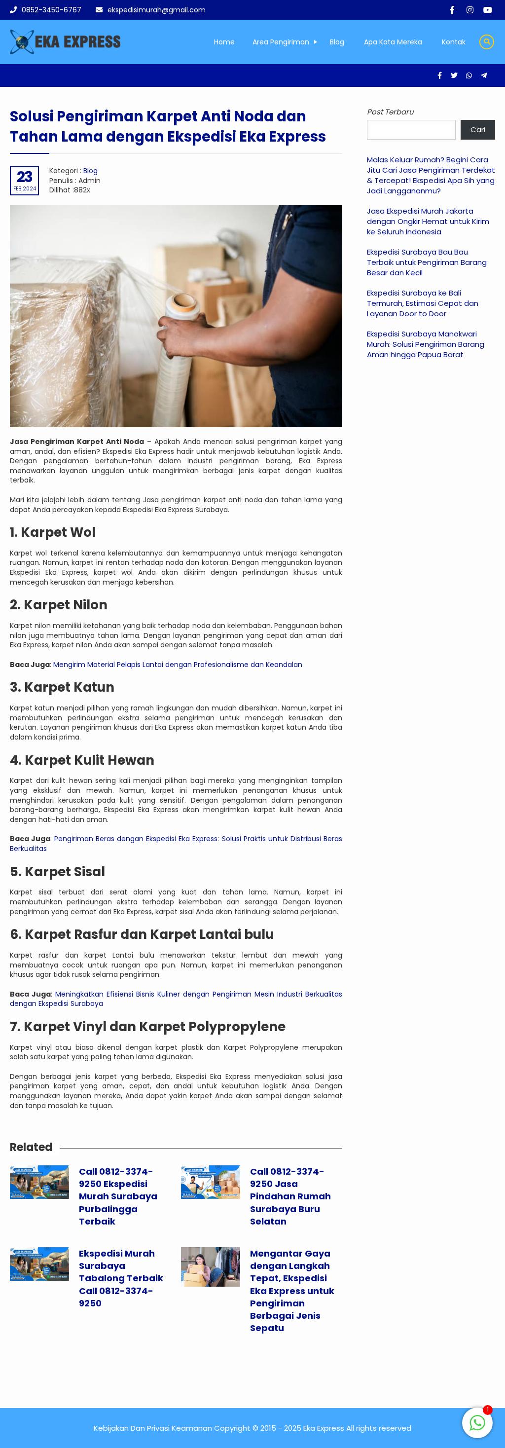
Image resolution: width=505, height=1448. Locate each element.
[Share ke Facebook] (440, 75)
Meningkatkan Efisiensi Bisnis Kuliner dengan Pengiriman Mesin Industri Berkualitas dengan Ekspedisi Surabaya (176, 999)
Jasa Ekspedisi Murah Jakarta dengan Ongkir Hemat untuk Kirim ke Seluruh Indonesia (428, 221)
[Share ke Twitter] (455, 75)
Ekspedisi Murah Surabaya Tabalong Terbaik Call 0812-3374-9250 (121, 1278)
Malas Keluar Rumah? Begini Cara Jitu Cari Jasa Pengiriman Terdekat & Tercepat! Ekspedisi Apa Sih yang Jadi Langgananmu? (431, 175)
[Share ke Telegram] (483, 75)
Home (224, 42)
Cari (477, 129)
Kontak (454, 42)
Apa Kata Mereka (393, 42)
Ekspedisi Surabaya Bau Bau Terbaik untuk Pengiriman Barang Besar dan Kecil (427, 262)
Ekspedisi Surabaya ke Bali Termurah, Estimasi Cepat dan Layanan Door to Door (422, 303)
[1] (477, 1428)
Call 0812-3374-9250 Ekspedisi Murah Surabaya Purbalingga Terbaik (118, 1196)
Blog (337, 42)
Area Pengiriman (280, 42)
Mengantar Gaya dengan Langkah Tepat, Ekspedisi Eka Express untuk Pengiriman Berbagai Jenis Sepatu (292, 1290)
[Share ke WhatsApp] (470, 75)
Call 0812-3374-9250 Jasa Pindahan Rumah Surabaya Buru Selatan (290, 1196)
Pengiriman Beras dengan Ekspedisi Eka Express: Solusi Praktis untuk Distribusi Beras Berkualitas (176, 844)
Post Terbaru (390, 112)
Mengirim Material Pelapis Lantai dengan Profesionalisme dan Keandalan (177, 664)
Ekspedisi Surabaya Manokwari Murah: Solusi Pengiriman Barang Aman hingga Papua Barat (425, 344)
